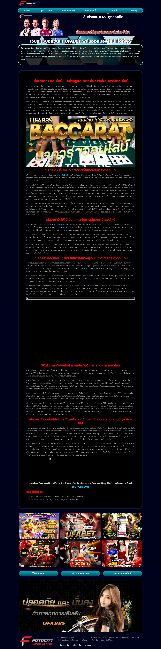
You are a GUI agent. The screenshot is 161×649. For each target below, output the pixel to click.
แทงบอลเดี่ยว (113, 10)
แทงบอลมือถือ (68, 10)
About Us (77, 645)
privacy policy (90, 645)
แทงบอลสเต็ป (91, 10)
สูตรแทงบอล (46, 10)
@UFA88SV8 (80, 487)
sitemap (133, 10)
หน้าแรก (27, 10)
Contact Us (64, 645)
